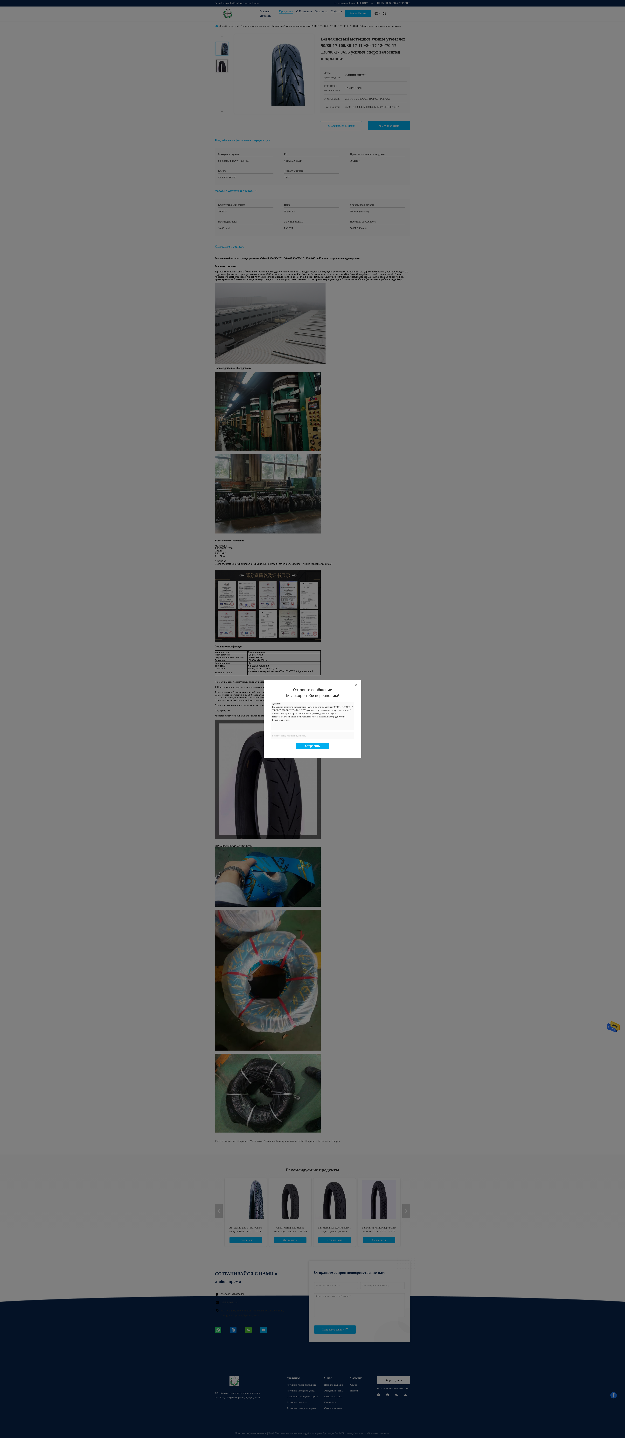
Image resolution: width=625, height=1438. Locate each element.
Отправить (312, 746)
